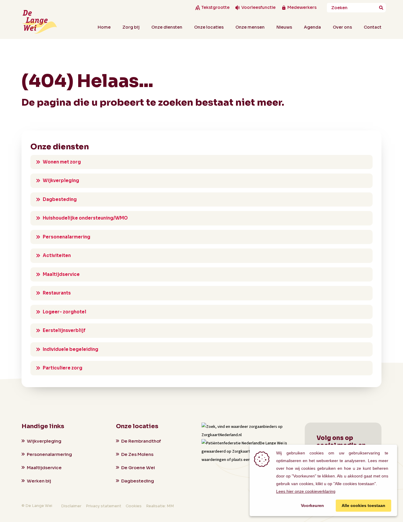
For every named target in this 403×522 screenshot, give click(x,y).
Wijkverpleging (61, 180)
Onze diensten (166, 27)
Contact (372, 27)
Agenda (312, 27)
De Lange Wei (272, 443)
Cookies (134, 505)
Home (104, 27)
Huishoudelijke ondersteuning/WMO (85, 218)
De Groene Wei (138, 467)
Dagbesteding (60, 199)
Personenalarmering (66, 237)
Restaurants (57, 293)
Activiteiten (57, 255)
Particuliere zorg (62, 368)
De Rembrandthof (141, 441)
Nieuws (284, 27)
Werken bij (39, 481)
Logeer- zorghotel (64, 312)
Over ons (342, 27)
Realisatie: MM (160, 505)
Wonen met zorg (62, 162)
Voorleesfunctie (258, 7)
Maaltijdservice (61, 274)
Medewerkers (302, 7)
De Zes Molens (137, 454)
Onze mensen (250, 27)
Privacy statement (103, 505)
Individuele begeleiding (70, 349)
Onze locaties (209, 27)
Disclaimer (71, 505)
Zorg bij (131, 27)
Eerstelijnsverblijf (64, 330)
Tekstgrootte (215, 7)
